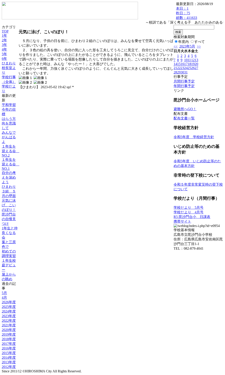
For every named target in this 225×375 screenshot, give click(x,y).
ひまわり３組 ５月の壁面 (9, 191)
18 (189, 64)
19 (193, 64)
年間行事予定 (184, 86)
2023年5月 (187, 46)
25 (189, 68)
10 (186, 60)
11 (189, 60)
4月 (4, 297)
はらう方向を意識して (9, 123)
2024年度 (9, 311)
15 (179, 64)
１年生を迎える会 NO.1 (10, 164)
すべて (199, 42)
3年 (4, 45)
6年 (4, 58)
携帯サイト (182, 221)
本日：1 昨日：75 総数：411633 (186, 13)
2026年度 (9, 302)
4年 (4, 49)
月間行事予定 (184, 81)
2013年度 (9, 362)
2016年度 (9, 348)
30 (182, 72)
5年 (4, 54)
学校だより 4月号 (188, 212)
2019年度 (9, 334)
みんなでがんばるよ (9, 137)
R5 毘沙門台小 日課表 (192, 217)
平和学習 (9, 105)
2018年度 (9, 339)
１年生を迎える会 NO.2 (10, 151)
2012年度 (9, 367)
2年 (4, 40)
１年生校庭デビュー (9, 265)
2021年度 (9, 325)
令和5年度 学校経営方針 (194, 137)
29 (179, 72)
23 (182, 68)
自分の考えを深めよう (9, 177)
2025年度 (9, 307)
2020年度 (9, 330)
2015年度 (9, 353)
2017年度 (9, 344)
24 (186, 68)
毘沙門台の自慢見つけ (9, 218)
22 (179, 68)
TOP (5, 31)
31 (186, 72)
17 (186, 64)
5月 (4, 293)
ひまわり (9, 63)
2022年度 (9, 320)
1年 (4, 35)
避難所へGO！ (185, 109)
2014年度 (9, 357)
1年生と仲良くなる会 (10, 232)
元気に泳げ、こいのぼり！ (9, 205)
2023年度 (9, 316)
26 (193, 68)
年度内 (183, 42)
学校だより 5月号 (188, 207)
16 (182, 64)
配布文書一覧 (184, 118)
